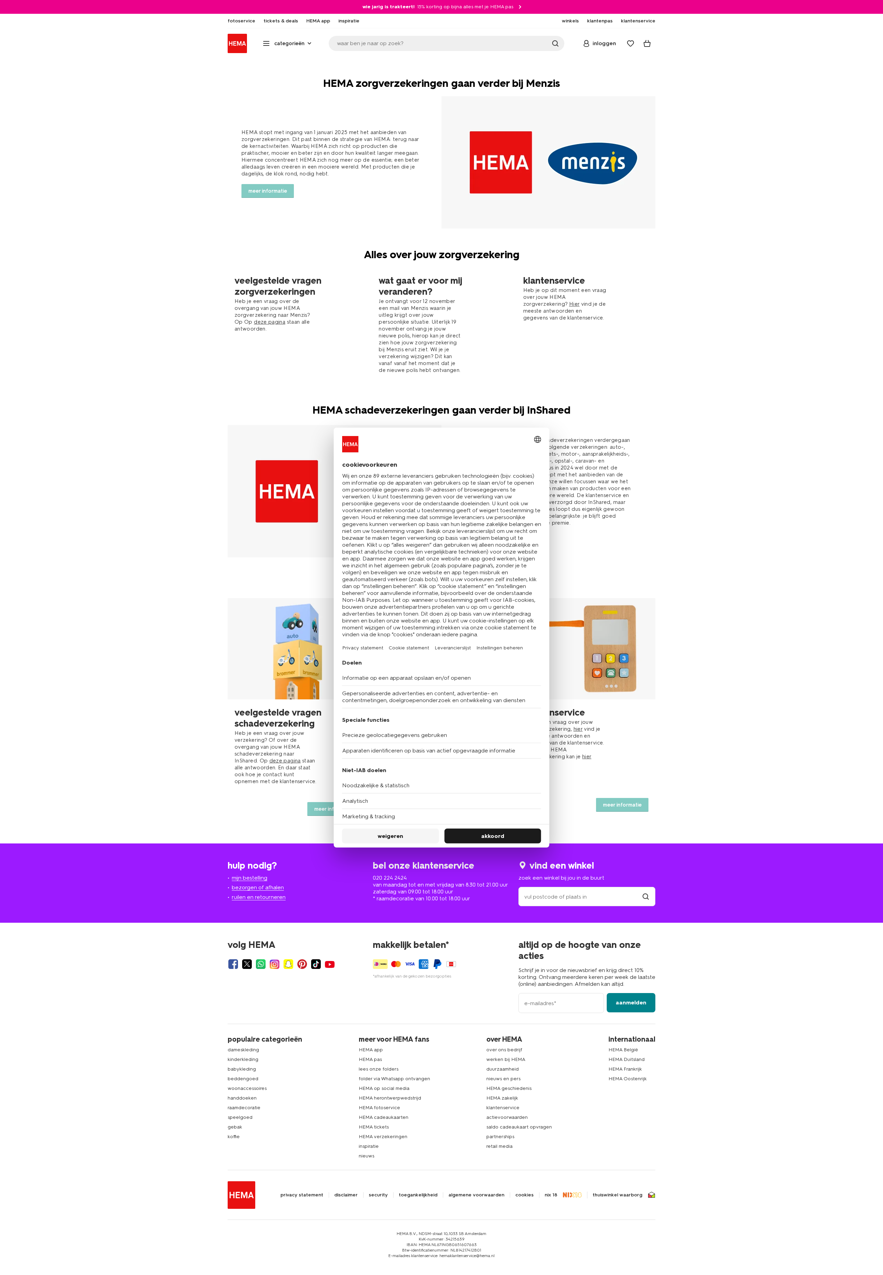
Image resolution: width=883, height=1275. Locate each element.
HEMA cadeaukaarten (383, 1117)
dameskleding (243, 1050)
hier (578, 729)
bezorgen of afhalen (258, 887)
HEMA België (623, 1050)
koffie (234, 1137)
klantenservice (502, 1108)
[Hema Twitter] (247, 964)
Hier (574, 304)
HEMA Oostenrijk (627, 1079)
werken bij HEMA (505, 1059)
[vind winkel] (646, 896)
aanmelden (631, 1002)
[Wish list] (630, 43)
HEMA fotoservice (379, 1108)
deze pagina (269, 322)
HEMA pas (370, 1059)
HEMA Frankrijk (625, 1069)
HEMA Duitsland (626, 1059)
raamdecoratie (244, 1108)
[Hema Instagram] (274, 964)
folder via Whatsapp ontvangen (394, 1079)
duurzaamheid (502, 1069)
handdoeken (242, 1098)
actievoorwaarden (507, 1117)
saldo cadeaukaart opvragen (519, 1127)
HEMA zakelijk (502, 1098)
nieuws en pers (503, 1079)
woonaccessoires (247, 1088)
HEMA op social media (384, 1088)
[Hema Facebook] (233, 964)
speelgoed (240, 1117)
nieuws (366, 1156)
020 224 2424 (390, 877)
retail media (499, 1146)
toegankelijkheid (418, 1195)
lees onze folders (378, 1069)
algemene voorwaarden (476, 1195)
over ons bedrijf (504, 1050)
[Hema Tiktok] (316, 964)
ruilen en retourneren (259, 897)
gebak (235, 1127)
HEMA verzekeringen (383, 1137)
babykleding (242, 1069)
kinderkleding (243, 1059)
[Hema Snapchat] (288, 964)
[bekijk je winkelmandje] (647, 43)
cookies (524, 1195)
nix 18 (551, 1195)
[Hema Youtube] (330, 964)
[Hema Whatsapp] (261, 964)
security (378, 1195)
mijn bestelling (249, 877)
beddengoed (243, 1079)
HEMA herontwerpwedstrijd (390, 1098)
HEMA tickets (374, 1127)
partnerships (500, 1137)
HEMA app (371, 1050)
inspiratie (369, 1146)
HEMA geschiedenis (509, 1088)
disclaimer (346, 1195)
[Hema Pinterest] (302, 964)
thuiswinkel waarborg (617, 1195)
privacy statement (301, 1195)
